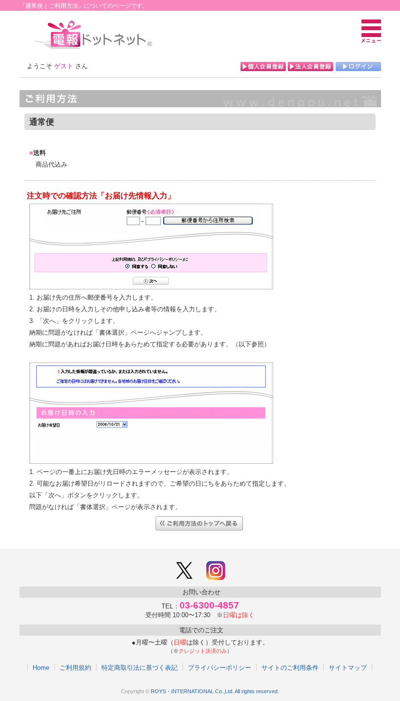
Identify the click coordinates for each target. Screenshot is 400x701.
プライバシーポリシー (219, 667)
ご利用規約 (75, 667)
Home (41, 667)
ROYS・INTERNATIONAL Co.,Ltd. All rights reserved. (215, 691)
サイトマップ (348, 667)
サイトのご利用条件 (290, 667)
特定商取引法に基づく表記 (139, 667)
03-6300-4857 (209, 605)
